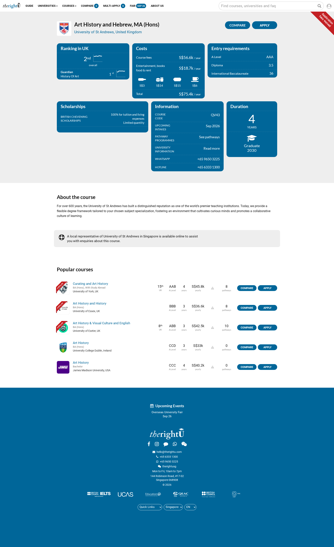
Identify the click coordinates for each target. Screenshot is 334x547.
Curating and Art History (90, 284)
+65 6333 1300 (169, 456)
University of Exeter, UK (86, 330)
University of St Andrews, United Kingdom (108, 32)
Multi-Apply (113, 5)
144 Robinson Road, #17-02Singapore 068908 (167, 477)
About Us (157, 5)
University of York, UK (85, 291)
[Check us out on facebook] (148, 444)
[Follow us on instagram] (157, 444)
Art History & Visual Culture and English (101, 323)
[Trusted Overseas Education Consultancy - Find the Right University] (167, 433)
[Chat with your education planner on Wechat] (184, 444)
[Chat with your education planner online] (166, 444)
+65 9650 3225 (169, 461)
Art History (81, 343)
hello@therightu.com (169, 451)
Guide (29, 5)
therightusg (169, 466)
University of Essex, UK (86, 311)
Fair (137, 5)
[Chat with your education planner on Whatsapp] (175, 444)
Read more (212, 148)
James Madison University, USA (91, 370)
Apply (267, 288)
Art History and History (89, 303)
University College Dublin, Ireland (92, 350)
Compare (89, 5)
